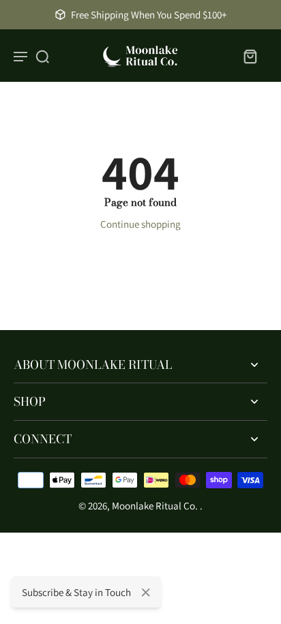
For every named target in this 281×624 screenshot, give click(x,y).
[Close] (146, 592)
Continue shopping (140, 224)
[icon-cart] (250, 56)
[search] (42, 56)
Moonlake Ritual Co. (156, 505)
